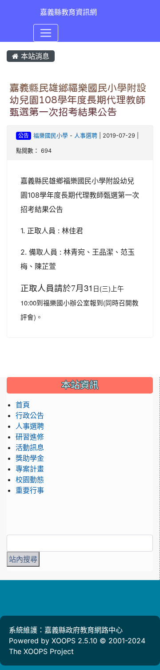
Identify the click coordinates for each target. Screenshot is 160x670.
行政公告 (30, 415)
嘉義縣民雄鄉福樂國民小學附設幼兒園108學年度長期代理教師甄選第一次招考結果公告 (77, 100)
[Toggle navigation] (45, 33)
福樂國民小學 (50, 135)
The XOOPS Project (41, 651)
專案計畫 (30, 468)
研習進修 (30, 436)
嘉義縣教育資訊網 (68, 12)
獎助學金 (30, 458)
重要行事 (30, 490)
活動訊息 (30, 447)
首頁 (23, 404)
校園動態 (30, 479)
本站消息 (34, 56)
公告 (23, 135)
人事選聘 (85, 135)
